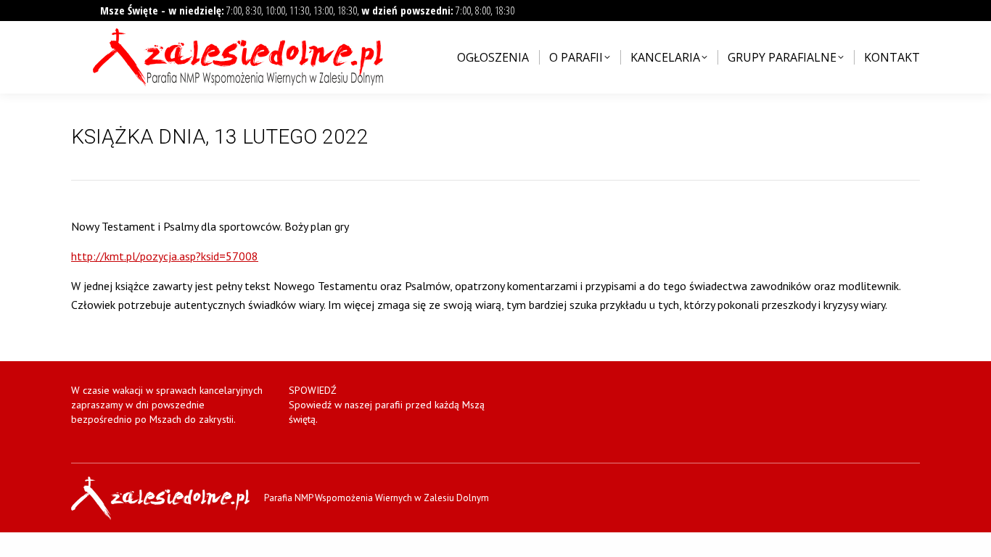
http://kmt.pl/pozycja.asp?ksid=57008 (164, 256)
